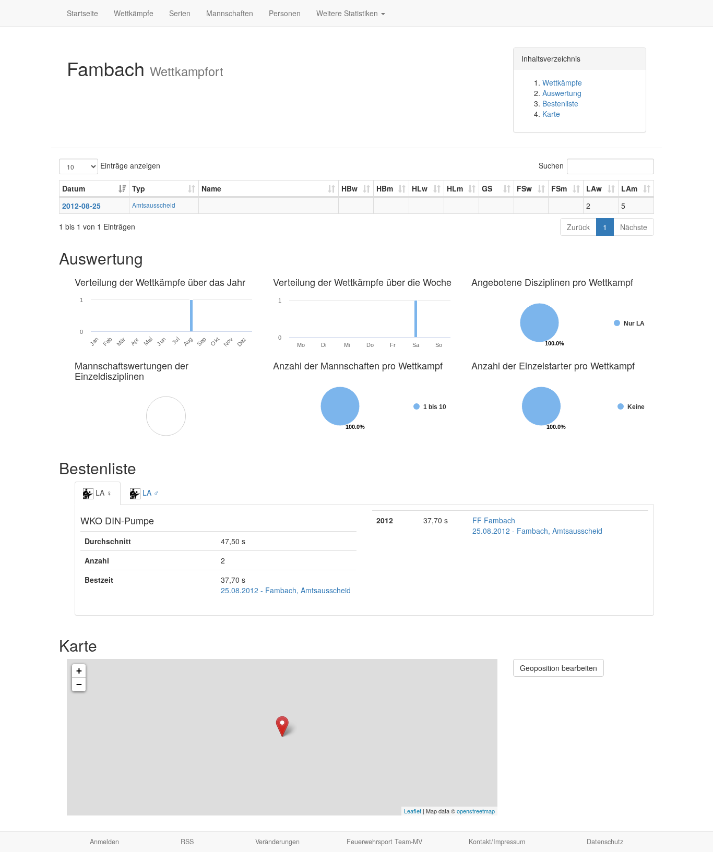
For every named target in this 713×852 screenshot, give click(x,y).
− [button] (79, 684)
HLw (419, 188)
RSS (187, 841)
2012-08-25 (81, 205)
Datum (73, 188)
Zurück (578, 227)
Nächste (633, 227)
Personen (285, 13)
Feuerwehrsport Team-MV (384, 841)
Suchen (551, 165)
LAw (594, 188)
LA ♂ (149, 492)
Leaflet (412, 811)
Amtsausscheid (153, 204)
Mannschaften (229, 13)
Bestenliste (560, 103)
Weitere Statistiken (348, 13)
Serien (180, 13)
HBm (384, 188)
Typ (138, 188)
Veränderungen (277, 841)
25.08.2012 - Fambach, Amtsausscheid (286, 590)
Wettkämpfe (133, 13)
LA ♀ (102, 492)
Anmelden (104, 841)
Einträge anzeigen (129, 165)
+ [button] (79, 670)
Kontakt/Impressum (497, 841)
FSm (559, 188)
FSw (524, 188)
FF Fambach (493, 520)
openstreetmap (476, 811)
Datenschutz (605, 841)
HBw (349, 188)
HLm (455, 188)
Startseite (82, 13)
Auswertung (561, 93)
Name (211, 188)
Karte (551, 114)
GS (487, 188)
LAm (629, 188)
